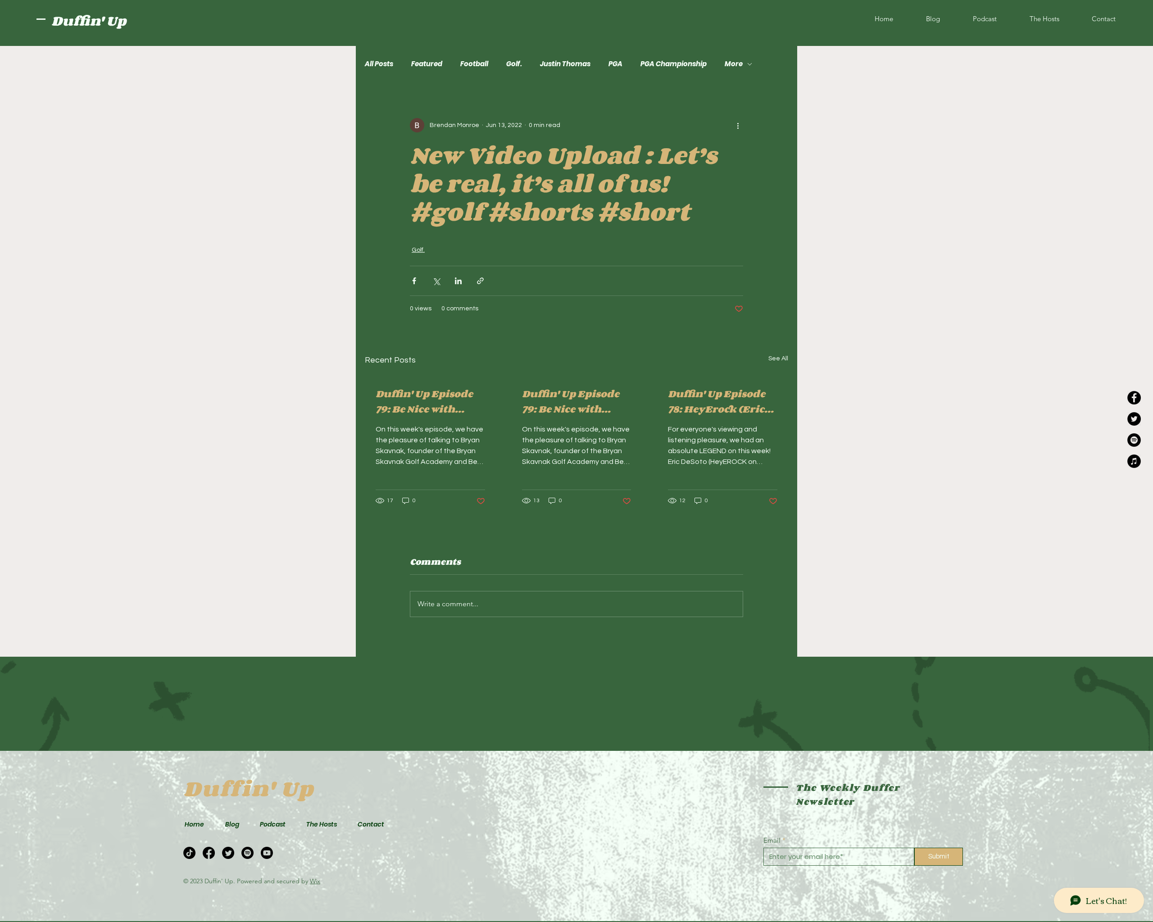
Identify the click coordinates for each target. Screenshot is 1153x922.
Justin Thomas (565, 64)
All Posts (379, 64)
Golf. (514, 64)
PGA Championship (673, 64)
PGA (615, 64)
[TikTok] (189, 853)
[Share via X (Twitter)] (436, 281)
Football (474, 64)
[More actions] (737, 125)
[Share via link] (480, 281)
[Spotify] (1134, 440)
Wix (315, 881)
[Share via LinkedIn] (458, 281)
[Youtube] (267, 853)
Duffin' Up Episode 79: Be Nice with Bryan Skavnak (424, 401)
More (734, 64)
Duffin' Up (88, 20)
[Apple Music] (1134, 461)
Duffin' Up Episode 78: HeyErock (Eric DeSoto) (716, 401)
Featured (426, 64)
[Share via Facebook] (414, 281)
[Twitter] (1134, 419)
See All (778, 358)
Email (772, 840)
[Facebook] (1134, 397)
